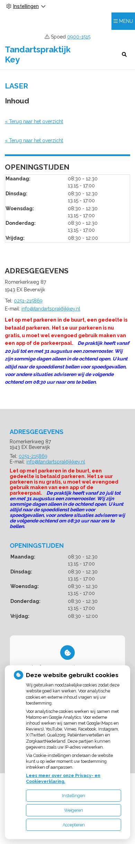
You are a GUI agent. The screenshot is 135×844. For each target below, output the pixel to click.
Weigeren (73, 810)
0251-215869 (28, 301)
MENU (126, 21)
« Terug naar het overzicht (34, 121)
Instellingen (73, 795)
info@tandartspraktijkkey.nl (50, 309)
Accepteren (74, 824)
